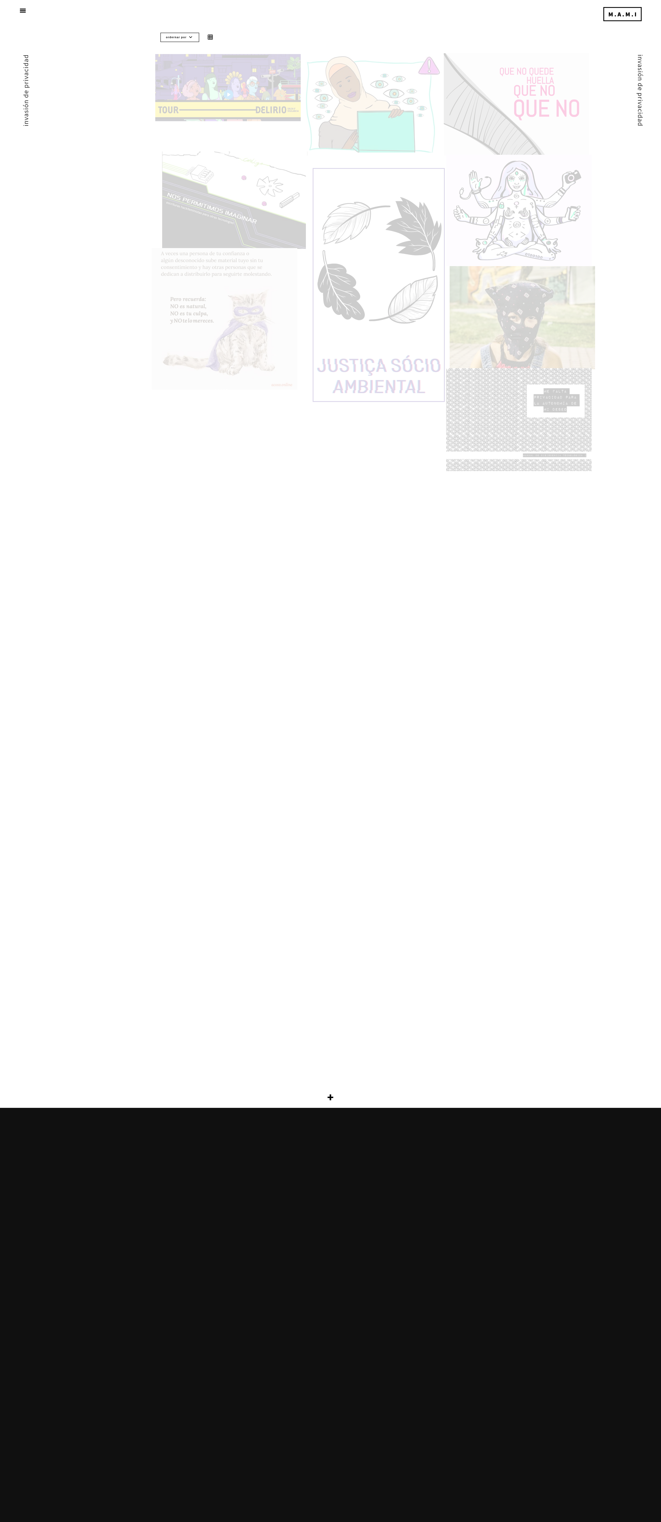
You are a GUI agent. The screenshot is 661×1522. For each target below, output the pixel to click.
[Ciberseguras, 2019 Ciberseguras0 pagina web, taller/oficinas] (519, 210)
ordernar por (180, 37)
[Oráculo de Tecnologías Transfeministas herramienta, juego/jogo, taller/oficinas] (378, 285)
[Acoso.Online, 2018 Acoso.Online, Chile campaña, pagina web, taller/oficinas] (224, 319)
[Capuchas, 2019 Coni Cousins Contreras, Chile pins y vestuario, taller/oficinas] (522, 317)
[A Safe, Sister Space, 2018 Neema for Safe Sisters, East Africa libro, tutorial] (369, 103)
